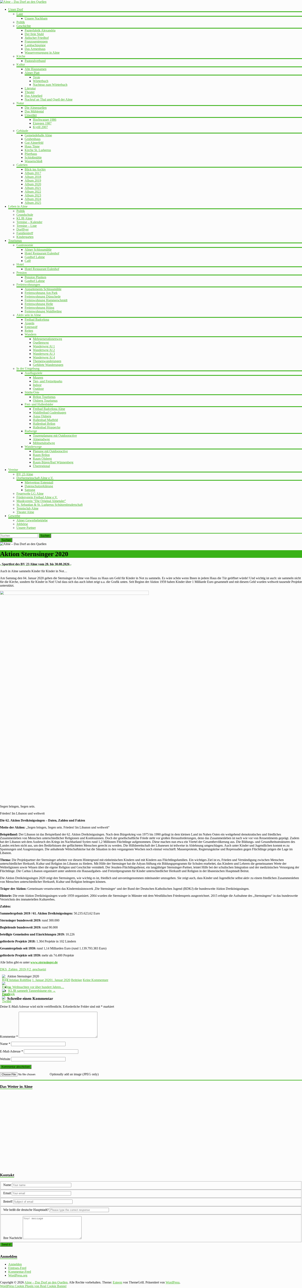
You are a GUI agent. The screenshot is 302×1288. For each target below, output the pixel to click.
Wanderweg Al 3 (44, 353)
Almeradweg (41, 439)
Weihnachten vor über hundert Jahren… (36, 987)
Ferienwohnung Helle (39, 304)
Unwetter (31, 115)
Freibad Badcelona (37, 319)
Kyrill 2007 (40, 127)
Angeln (29, 323)
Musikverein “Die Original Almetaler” (41, 501)
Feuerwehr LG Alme (30, 493)
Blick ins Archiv (35, 169)
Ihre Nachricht (12, 1238)
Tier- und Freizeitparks (47, 381)
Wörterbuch (40, 81)
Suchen (45, 535)
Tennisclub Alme (27, 508)
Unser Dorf (15, 9)
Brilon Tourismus (44, 397)
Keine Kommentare (95, 980)
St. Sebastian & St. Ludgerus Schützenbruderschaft (49, 504)
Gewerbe (14, 516)
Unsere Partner (26, 527)
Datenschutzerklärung (39, 486)
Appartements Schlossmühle (43, 289)
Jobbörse (22, 524)
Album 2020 (33, 184)
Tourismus (15, 240)
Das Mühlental (34, 111)
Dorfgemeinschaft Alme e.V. (34, 478)
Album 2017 (33, 173)
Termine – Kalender (29, 222)
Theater (30, 92)
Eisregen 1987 (42, 123)
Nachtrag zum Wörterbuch (50, 84)
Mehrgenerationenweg (47, 339)
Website (5, 1059)
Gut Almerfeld (34, 142)
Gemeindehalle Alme (38, 135)
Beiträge (76, 980)
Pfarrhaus (31, 153)
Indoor (37, 385)
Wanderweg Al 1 (44, 346)
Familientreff (24, 233)
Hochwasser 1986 (44, 119)
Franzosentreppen (36, 41)
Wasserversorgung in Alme (42, 52)
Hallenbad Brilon (44, 423)
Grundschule (24, 214)
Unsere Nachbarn (36, 18)
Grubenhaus (32, 139)
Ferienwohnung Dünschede (43, 296)
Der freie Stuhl (34, 34)
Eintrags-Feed (17, 1268)
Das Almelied (33, 95)
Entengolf (31, 327)
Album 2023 (33, 195)
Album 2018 (33, 177)
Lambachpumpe (35, 45)
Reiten (29, 330)
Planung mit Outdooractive (50, 451)
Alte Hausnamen (35, 69)
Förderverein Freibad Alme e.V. (37, 497)
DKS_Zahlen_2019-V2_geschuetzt (23, 969)
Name (5, 1043)
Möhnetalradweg (44, 443)
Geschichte (23, 26)
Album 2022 (33, 191)
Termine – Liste (26, 225)
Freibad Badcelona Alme (49, 409)
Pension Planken (35, 277)
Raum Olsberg (42, 458)
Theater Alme (25, 512)
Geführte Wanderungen (48, 365)
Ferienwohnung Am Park (41, 293)
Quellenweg (41, 342)
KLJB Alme (24, 218)
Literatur (30, 88)
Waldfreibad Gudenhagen (49, 412)
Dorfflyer (22, 229)
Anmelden (15, 1264)
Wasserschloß (33, 161)
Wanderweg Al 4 (44, 357)
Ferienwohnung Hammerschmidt (46, 300)
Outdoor (38, 388)
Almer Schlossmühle (38, 249)
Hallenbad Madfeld (45, 420)
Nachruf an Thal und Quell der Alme (49, 99)
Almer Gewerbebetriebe (32, 520)
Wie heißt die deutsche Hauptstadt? (26, 1209)
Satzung (30, 490)
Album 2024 (33, 199)
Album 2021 (33, 188)
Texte (36, 77)
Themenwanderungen (47, 361)
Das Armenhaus (35, 49)
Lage (19, 14)
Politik (20, 22)
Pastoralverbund (35, 61)
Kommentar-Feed (19, 1271)
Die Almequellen (36, 107)
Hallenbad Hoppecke (46, 427)
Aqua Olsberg (42, 416)
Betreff (7, 1201)
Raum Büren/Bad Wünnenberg (53, 462)
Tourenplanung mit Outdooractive (55, 435)
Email (7, 1193)
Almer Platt (32, 72)
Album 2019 (33, 180)
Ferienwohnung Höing (39, 307)
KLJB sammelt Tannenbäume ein (32, 990)
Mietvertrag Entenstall (39, 482)
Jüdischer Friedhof (37, 37)
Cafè (28, 260)
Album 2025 (33, 202)
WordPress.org (17, 1275)
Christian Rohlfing (19, 980)
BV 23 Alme (24, 474)
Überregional (41, 466)
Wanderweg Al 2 (44, 350)
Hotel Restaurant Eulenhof (42, 253)
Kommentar (9, 1036)
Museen (38, 377)
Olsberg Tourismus (45, 400)
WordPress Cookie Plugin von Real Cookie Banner (33, 1286)
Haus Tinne (32, 146)
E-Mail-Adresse (11, 1051)
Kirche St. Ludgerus (38, 150)
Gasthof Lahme (35, 257)
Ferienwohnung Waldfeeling (43, 311)
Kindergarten (24, 237)
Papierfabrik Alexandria (40, 30)
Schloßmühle (33, 157)
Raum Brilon (41, 455)
